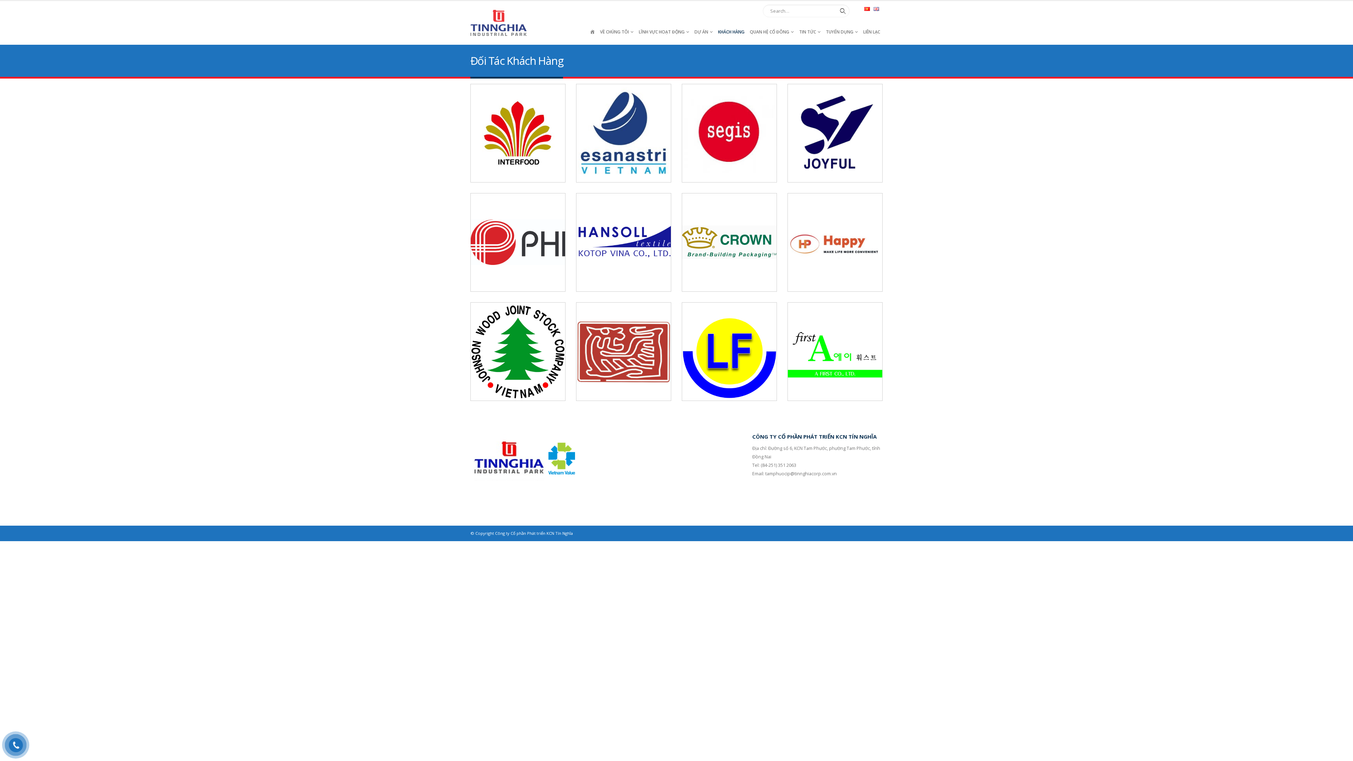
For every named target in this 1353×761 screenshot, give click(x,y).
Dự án (701, 32)
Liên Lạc (871, 32)
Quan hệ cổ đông (769, 32)
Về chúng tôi (614, 32)
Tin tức (807, 32)
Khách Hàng (731, 32)
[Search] (841, 11)
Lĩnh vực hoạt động (662, 32)
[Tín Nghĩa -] (498, 23)
